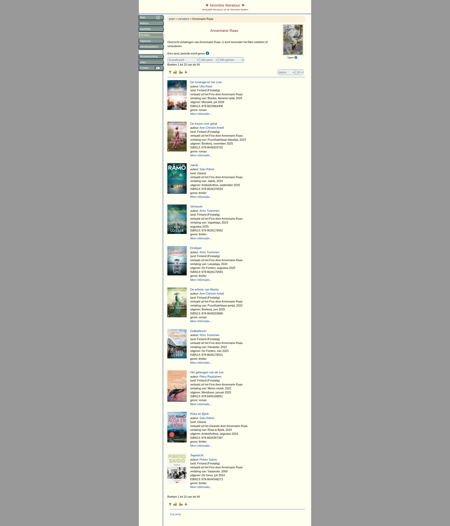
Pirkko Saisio (208, 459)
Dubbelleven (198, 331)
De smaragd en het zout (206, 82)
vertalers (183, 19)
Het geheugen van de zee (207, 372)
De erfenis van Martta (204, 289)
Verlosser (196, 206)
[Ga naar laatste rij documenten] (194, 72)
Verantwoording (149, 56)
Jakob (194, 165)
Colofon (175, 514)
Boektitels (145, 29)
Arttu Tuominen (209, 210)
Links (143, 62)
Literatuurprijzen (149, 46)
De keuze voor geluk (203, 123)
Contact (144, 67)
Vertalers (145, 35)
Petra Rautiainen (210, 376)
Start (142, 17)
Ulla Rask (206, 86)
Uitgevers (145, 41)
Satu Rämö (207, 169)
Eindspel (195, 248)
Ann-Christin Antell (212, 127)
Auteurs (144, 23)
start (172, 19)
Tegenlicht (196, 455)
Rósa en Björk (199, 414)
